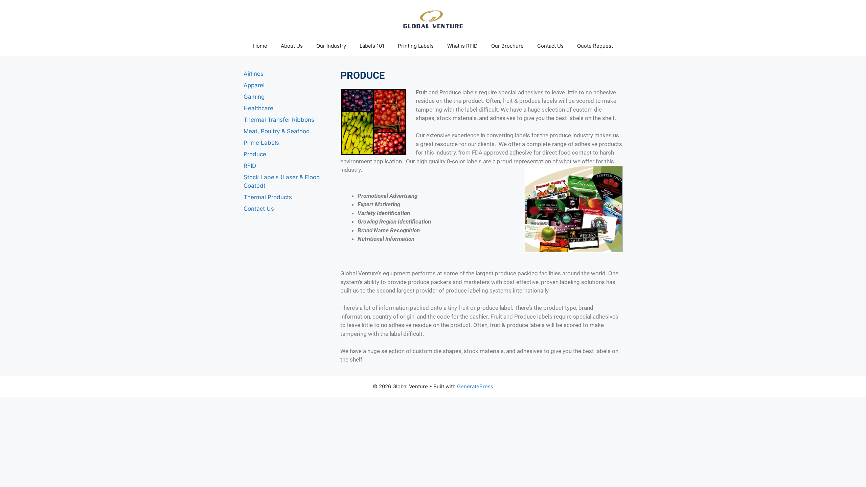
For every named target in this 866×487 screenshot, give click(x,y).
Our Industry (331, 46)
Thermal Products (268, 197)
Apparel (254, 85)
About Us (292, 46)
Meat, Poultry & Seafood (277, 131)
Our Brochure (507, 46)
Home (260, 46)
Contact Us (550, 46)
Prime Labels (261, 142)
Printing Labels (416, 46)
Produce (255, 154)
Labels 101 (372, 46)
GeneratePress (475, 386)
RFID (250, 165)
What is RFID (462, 46)
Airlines (254, 73)
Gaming (254, 96)
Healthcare (258, 108)
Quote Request (595, 46)
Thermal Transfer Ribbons (279, 119)
